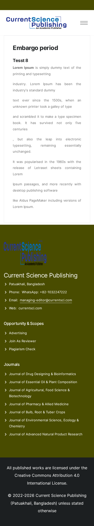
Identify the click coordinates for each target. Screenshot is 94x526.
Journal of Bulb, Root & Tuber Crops (37, 412)
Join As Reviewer (22, 341)
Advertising (18, 333)
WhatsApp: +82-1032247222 (44, 292)
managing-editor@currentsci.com (46, 300)
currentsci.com (30, 308)
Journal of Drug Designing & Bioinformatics (42, 374)
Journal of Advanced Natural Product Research (45, 434)
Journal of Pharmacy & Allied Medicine (39, 404)
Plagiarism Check (22, 349)
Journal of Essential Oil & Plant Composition (43, 382)
